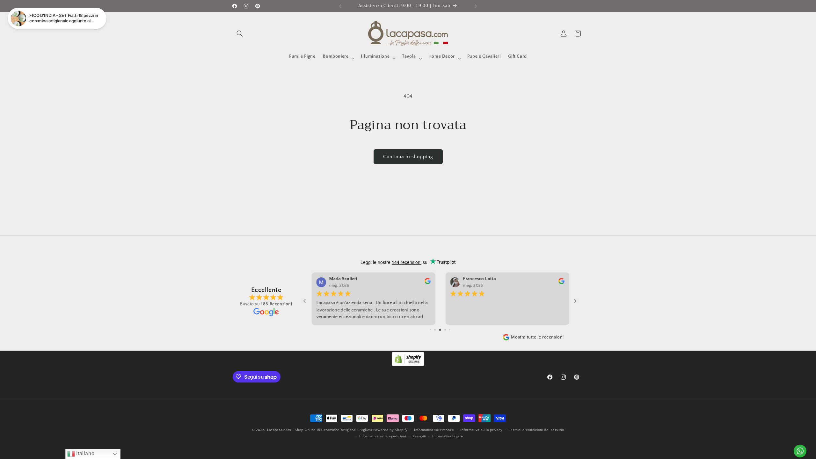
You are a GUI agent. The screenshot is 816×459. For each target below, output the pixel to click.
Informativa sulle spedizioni (382, 436)
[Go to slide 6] (445, 330)
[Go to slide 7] (449, 329)
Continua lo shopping (408, 156)
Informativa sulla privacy (481, 430)
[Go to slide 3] (430, 329)
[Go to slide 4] (435, 330)
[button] (240, 33)
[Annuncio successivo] (476, 6)
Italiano (84, 453)
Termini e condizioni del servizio (536, 430)
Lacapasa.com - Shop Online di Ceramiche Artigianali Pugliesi (319, 430)
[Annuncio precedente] (340, 6)
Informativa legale (447, 436)
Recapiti (419, 436)
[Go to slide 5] (440, 330)
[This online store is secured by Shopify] (408, 364)
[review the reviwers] (427, 283)
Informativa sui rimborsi (434, 430)
